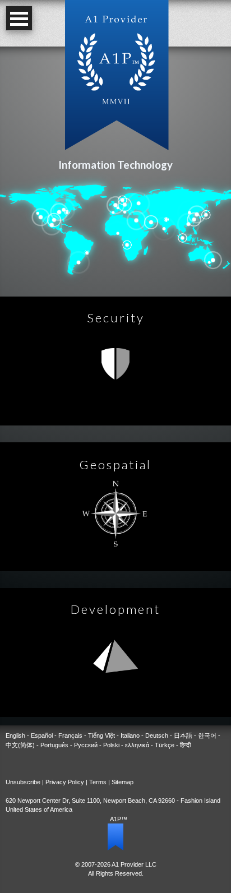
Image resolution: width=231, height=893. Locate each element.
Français (70, 735)
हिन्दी (185, 745)
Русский (86, 745)
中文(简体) (20, 745)
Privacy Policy (64, 782)
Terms (98, 782)
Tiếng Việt (101, 735)
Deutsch (156, 735)
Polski (111, 745)
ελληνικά (137, 745)
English (15, 735)
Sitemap (122, 782)
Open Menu (19, 18)
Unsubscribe (23, 782)
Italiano (130, 735)
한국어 (207, 735)
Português (54, 745)
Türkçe (164, 745)
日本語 (183, 735)
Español (42, 735)
